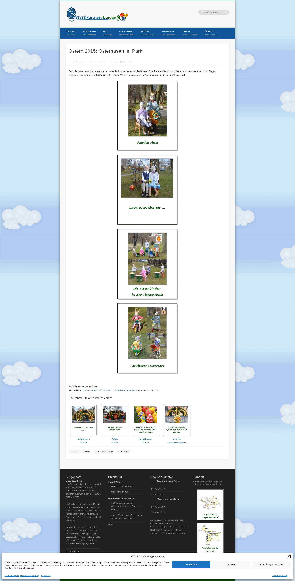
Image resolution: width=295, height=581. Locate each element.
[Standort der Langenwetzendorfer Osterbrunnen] (210, 504)
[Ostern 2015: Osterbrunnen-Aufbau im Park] (114, 435)
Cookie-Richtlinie (12, 575)
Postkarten (126, 33)
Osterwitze (168, 33)
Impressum (46, 575)
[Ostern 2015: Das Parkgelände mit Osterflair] (177, 435)
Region (189, 33)
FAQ (107, 33)
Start (84, 390)
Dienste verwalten (279, 575)
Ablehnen (231, 564)
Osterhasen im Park (104, 451)
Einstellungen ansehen (271, 564)
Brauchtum (89, 33)
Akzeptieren (191, 564)
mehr (111, 524)
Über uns (211, 33)
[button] (288, 556)
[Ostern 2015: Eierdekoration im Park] (145, 435)
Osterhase (80, 61)
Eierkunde (148, 33)
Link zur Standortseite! (214, 484)
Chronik (71, 33)
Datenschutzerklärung (29, 575)
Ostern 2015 (127, 61)
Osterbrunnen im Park (126, 390)
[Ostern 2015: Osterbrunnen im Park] (83, 435)
